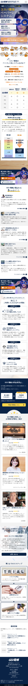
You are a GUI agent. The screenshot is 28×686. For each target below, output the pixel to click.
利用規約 (14, 676)
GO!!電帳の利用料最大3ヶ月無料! (14, 39)
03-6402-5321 (8, 182)
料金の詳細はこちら (13, 405)
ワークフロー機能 (20, 257)
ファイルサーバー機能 (19, 274)
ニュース (8, 629)
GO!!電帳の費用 (21, 208)
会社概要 (14, 671)
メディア (14, 629)
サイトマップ (14, 677)
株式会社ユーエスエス (14, 663)
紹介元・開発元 (14, 669)
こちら (3, 579)
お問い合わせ (8, 178)
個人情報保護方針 (14, 672)
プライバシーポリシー (14, 674)
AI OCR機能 (22, 239)
